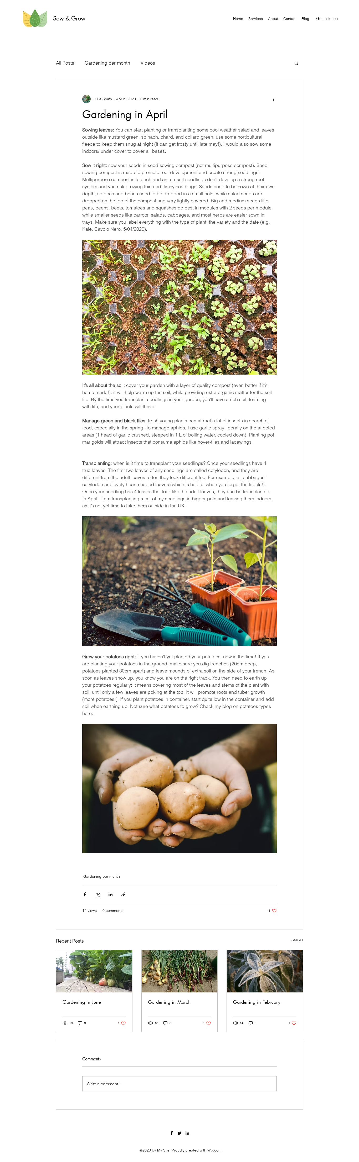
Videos (148, 63)
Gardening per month (107, 63)
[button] (296, 63)
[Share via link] (123, 894)
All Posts (65, 63)
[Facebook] (171, 1133)
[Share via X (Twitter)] (97, 894)
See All (297, 940)
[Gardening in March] (180, 971)
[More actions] (273, 99)
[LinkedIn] (187, 1133)
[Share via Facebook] (84, 894)
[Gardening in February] (265, 971)
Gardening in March (169, 1002)
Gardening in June (82, 1002)
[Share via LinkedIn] (110, 894)
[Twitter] (179, 1133)
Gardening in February (256, 1002)
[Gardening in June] (94, 971)
